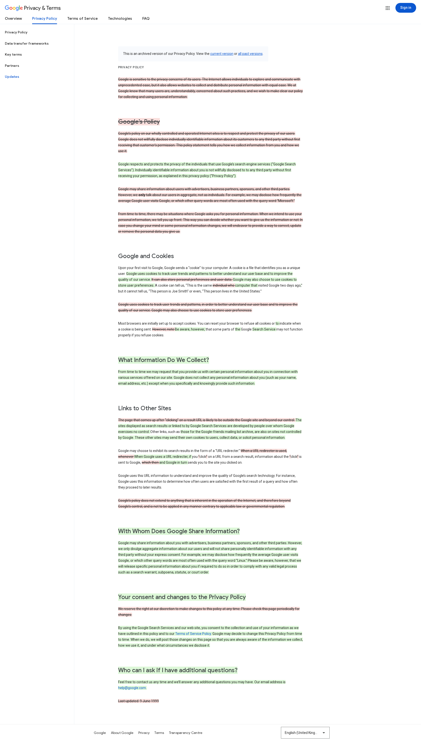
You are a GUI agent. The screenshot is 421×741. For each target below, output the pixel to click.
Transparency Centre (185, 733)
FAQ (146, 18)
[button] (387, 8)
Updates (12, 76)
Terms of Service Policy (193, 634)
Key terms (13, 54)
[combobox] (305, 733)
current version (221, 54)
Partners (12, 65)
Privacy (144, 733)
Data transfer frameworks (27, 43)
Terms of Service (82, 18)
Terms (159, 733)
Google (100, 733)
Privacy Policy (44, 18)
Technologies (120, 18)
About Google (122, 733)
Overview (13, 18)
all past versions (250, 54)
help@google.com (132, 688)
